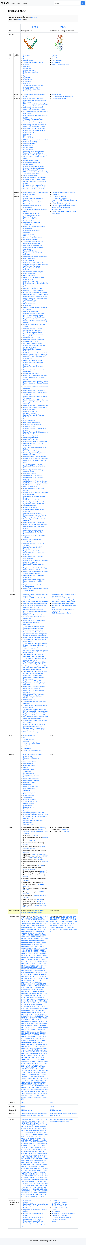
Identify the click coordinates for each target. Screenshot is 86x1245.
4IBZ (30, 1151)
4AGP (31, 1147)
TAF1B (23, 1067)
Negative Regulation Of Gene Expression (35, 294)
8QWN (41, 1193)
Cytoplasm (26, 66)
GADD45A (29, 971)
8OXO (23, 1193)
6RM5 (45, 1170)
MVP (31, 1008)
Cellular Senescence (29, 506)
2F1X (26, 1129)
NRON (23, 1018)
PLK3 (44, 1025)
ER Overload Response (30, 240)
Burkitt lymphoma (28, 796)
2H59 (41, 1131)
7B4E (23, 1183)
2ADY (46, 1125)
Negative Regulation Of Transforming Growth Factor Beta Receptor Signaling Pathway (35, 321)
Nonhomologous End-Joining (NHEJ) (63, 603)
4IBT (37, 1149)
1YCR (34, 1125)
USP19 (41, 1086)
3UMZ (72, 1119)
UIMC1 (37, 1086)
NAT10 (34, 1010)
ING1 (36, 986)
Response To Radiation (59, 1219)
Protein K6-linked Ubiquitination (61, 204)
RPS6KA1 (36, 1046)
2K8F (26, 1134)
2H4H (34, 1131)
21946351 (32, 831)
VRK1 (29, 1090)
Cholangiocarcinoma (29, 811)
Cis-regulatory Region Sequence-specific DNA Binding (35, 112)
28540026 (65, 829)
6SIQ (46, 1176)
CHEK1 (42, 944)
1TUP (42, 1123)
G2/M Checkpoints (29, 698)
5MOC (27, 1163)
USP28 (28, 1088)
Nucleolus (26, 64)
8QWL (32, 1193)
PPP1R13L (41, 1029)
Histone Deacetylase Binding (32, 162)
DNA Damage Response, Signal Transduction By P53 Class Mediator (34, 316)
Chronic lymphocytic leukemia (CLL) (34, 813)
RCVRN (34, 912)
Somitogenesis (27, 200)
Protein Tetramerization (30, 434)
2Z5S (27, 1140)
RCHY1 (32, 1042)
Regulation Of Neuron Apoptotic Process (35, 381)
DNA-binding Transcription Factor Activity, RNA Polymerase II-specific (34, 109)
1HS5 (45, 1119)
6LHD (35, 1168)
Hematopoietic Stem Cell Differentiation (35, 441)
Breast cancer (27, 756)
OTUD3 (44, 1018)
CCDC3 (43, 935)
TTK (22, 1080)
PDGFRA (30, 1022)
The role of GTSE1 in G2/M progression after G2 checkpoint (35, 706)
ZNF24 (29, 1097)
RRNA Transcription (29, 275)
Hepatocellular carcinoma (31, 779)
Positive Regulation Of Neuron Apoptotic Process (35, 384)
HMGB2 (34, 980)
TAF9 (32, 1067)
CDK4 (31, 941)
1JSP (23, 1121)
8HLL (30, 1191)
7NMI (46, 1185)
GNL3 (23, 973)
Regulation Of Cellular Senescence (33, 579)
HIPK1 (36, 978)
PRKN (44, 1033)
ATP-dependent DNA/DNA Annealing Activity (34, 158)
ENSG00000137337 (56, 1110)
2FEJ (30, 1129)
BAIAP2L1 (33, 925)
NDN (32, 1012)
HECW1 (44, 976)
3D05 (34, 1140)
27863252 (26, 869)
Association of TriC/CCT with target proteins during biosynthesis (34, 621)
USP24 (23, 1088)
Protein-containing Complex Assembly (34, 456)
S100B (23, 1052)
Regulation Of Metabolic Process (33, 1217)
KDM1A (31, 990)
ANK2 (35, 918)
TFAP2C (41, 1069)
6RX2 (43, 1172)
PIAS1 (36, 1024)
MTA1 (39, 1007)
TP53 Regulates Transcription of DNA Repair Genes (34, 640)
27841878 (26, 848)
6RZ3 (23, 1174)
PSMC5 (23, 1037)
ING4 (40, 986)
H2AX (57, 922)
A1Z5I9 (52, 1116)
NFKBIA (23, 1014)
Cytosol (25, 76)
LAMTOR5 (39, 993)
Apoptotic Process (29, 234)
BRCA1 (43, 929)
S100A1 (23, 1050)
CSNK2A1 (37, 952)
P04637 (35, 1116)
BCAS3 (28, 927)
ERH (37, 967)
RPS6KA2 (43, 1046)
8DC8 (42, 1189)
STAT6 (46, 1061)
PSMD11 (29, 1037)
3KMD (45, 1142)
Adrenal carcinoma (29, 792)
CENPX (28, 944)
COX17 (23, 950)
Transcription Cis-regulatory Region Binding (33, 95)
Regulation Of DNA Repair (60, 1215)
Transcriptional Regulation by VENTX (34, 709)
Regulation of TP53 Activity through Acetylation (34, 684)
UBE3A (35, 1084)
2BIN (37, 1127)
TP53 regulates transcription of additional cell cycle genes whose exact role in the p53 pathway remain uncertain (35, 667)
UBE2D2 (43, 1080)
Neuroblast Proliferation (30, 251)
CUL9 (31, 954)
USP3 (32, 1088)
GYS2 (39, 975)
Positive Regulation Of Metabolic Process (33, 1214)
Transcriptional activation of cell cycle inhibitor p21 (34, 702)
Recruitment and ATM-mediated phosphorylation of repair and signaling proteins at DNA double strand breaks (35, 634)
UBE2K (28, 1082)
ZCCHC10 (29, 1095)
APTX (23, 922)
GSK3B (45, 973)
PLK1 (40, 1025)
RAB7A (42, 1039)
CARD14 (36, 910)
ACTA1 (46, 916)
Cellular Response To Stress (32, 338)
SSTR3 (28, 1061)
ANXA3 (29, 920)
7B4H (34, 1183)
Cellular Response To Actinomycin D (34, 500)
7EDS (35, 1185)
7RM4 (23, 1187)
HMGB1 (29, 980)
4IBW (23, 1151)
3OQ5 (30, 1144)
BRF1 (28, 931)
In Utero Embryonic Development (33, 198)
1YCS (38, 1125)
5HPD (39, 1159)
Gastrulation (27, 249)
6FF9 (26, 1166)
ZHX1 (34, 1095)
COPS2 (37, 946)
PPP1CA (29, 1029)
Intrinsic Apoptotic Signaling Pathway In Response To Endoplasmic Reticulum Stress (35, 460)
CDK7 (43, 941)
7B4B (37, 1181)
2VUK (43, 1136)
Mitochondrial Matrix (29, 70)
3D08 (44, 1140)
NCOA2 (23, 1012)
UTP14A (24, 1090)
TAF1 (37, 1065)
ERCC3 (28, 967)
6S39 (26, 1174)
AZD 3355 (26, 741)
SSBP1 (23, 1061)
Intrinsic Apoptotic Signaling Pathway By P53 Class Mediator (35, 493)
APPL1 (44, 920)
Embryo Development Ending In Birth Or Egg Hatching (35, 284)
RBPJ (28, 1042)
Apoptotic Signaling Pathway (32, 513)
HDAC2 (28, 976)
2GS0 (42, 1129)
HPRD (20, 19)
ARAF (27, 922)
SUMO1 (23, 1065)
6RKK (26, 1170)
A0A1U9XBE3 (63, 1114)
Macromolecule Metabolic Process (33, 1221)
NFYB (33, 1014)
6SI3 (29, 1176)
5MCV (31, 1161)
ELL (22, 965)
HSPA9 (36, 984)
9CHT (42, 1197)
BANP (42, 925)
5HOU (31, 1159)
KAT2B (39, 988)
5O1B (35, 1163)
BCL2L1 (37, 927)
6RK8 (46, 1168)
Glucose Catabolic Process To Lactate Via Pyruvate (35, 308)
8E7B (23, 1191)
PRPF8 (34, 1035)
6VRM (27, 1180)
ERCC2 (23, 967)
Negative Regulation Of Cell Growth (34, 313)
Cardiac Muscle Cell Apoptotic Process (35, 296)
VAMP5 (70, 929)
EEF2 (34, 961)
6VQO (41, 1178)
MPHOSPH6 (25, 1007)
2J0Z (44, 1131)
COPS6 (33, 948)
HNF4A (39, 980)
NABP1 (45, 1008)
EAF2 (30, 961)
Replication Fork (28, 61)
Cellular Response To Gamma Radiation (35, 483)
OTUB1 (40, 1018)
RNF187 (39, 1044)
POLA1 (30, 1027)
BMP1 (39, 929)
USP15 (57, 929)
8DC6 (34, 1189)
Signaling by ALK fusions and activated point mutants (35, 721)
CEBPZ (23, 944)
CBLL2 (32, 935)
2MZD (28, 1136)
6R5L (39, 1168)
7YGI (38, 1187)
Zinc (24, 737)
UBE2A (38, 1080)
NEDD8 (37, 1012)
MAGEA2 (35, 995)
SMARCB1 (24, 1057)
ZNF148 (23, 1097)
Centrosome (27, 74)
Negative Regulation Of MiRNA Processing (32, 548)
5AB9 (34, 1155)
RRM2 (30, 1048)
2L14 (29, 1134)
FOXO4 (42, 969)
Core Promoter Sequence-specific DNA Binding (35, 116)
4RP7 (42, 1153)
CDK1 (23, 941)
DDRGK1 (39, 956)
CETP (33, 944)
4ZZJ (26, 1155)
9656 (51, 1103)
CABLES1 (24, 933)
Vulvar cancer (27, 771)
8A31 (41, 1187)
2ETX (60, 1119)
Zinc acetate (27, 747)
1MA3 (31, 1121)
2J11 (26, 1132)
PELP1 (23, 1024)
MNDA (40, 1005)
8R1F (27, 1195)
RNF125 (23, 1044)
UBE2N (43, 1082)
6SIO (39, 1176)
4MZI (26, 1153)
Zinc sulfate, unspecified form (32, 750)
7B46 (46, 1180)
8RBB (39, 1195)
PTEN (44, 1037)
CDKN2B (32, 942)
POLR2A (29, 912)
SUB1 (40, 1063)
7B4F (26, 1183)
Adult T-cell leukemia (29, 762)
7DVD (27, 1185)
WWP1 (31, 1091)
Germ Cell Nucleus (29, 91)
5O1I (38, 1164)
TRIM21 (36, 1076)
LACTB (28, 993)
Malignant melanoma (29, 794)
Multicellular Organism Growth (32, 343)
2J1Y (37, 1132)
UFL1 (23, 1086)
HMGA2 (23, 980)
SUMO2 (52, 927)
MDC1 (63, 26)
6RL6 (41, 1170)
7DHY (46, 1183)
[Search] (83, 3)
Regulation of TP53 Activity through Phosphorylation (34, 678)
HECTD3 (38, 976)
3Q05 (42, 1144)
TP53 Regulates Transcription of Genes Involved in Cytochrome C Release (35, 644)
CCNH (38, 937)
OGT (35, 1018)
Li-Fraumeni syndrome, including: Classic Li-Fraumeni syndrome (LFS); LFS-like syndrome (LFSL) (35, 816)
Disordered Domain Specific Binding (34, 179)
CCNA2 (28, 937)
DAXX (45, 954)
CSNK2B (43, 952)
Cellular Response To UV (30, 341)
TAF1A (42, 1065)
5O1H (34, 1164)
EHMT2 (33, 963)
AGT (22, 918)
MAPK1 (23, 999)
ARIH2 (42, 922)
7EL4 (42, 1185)
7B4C (41, 1181)
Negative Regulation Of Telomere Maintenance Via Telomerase (33, 329)
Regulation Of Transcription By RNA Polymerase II (34, 227)
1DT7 (33, 1119)
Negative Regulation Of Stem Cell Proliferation (33, 576)
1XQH (23, 1125)
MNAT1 (35, 1005)
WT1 (22, 1091)
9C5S (38, 1197)
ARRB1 (23, 924)
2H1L (45, 1129)
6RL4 (38, 1170)
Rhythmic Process (29, 419)
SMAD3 (34, 1056)
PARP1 (40, 1020)
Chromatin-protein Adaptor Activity (62, 96)
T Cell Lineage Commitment (31, 215)
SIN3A (32, 1054)
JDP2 (27, 988)
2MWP (46, 1134)
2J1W (30, 1132)
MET (45, 1003)
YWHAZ (33, 1093)
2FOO (38, 1129)
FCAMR (29, 969)
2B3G (30, 1127)
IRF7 (47, 986)
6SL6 (23, 1178)
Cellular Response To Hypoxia (32, 475)
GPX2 (35, 973)
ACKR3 (41, 916)
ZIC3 (37, 1095)
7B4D (45, 1181)
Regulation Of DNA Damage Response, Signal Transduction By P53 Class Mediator (35, 377)
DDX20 (45, 956)
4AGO (27, 1147)
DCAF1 (29, 956)
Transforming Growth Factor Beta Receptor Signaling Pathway (33, 242)
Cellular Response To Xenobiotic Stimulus (33, 478)
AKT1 (31, 918)
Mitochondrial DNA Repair (31, 373)
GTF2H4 (34, 975)
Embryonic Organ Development (32, 424)
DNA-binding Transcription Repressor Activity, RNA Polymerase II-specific (34, 126)
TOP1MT (28, 1073)
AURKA (43, 924)
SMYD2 (42, 1057)
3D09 (23, 1142)
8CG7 (26, 1189)
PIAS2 (40, 1024)
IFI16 (28, 986)
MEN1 (42, 1003)
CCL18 (23, 937)
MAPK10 (29, 999)
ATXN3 (38, 924)
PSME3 (40, 1037)
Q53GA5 (40, 1116)
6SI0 (45, 1174)
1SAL (35, 1123)
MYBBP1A (36, 1008)
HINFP (32, 978)
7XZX (30, 1187)
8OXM (46, 1191)
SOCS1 (29, 1059)
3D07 (41, 1140)
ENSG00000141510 (27, 1110)
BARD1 (23, 927)
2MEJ (37, 1134)
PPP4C (36, 1031)
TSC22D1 (40, 1078)
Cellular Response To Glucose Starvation (35, 353)
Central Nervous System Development (35, 257)
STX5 (36, 1063)
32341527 (26, 845)
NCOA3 (28, 1012)
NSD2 (27, 1018)
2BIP (44, 1127)
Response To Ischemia (30, 217)
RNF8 (61, 925)
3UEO (68, 1119)
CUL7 (27, 954)
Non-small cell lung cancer (31, 758)
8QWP (23, 1195)
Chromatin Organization (59, 196)
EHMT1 (27, 963)
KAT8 (27, 990)
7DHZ (23, 1185)
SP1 (33, 1059)
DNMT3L (35, 959)
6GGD (23, 1168)
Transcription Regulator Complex (33, 62)
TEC (27, 1069)
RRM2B (34, 1048)
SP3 (36, 1059)
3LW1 (26, 1144)
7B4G (30, 1183)
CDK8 (23, 942)
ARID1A (32, 922)
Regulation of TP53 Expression (32, 675)
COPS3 (42, 946)
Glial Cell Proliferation (29, 304)
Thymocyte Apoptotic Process (32, 464)
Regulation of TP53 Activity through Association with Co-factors (34, 687)
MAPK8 (45, 999)
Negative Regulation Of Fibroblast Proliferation (33, 416)
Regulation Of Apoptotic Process (33, 360)
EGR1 (23, 963)
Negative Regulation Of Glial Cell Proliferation (33, 444)
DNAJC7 (24, 959)
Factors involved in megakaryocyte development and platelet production (34, 729)
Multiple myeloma (28, 773)
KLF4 (29, 991)
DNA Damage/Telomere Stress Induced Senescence (35, 612)
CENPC (68, 918)
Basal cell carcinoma (29, 799)
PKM (26, 1025)
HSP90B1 (24, 984)
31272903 (66, 831)
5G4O (27, 1159)
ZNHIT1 (23, 1099)
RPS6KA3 (24, 1048)
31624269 (26, 886)
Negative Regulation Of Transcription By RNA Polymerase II (35, 193)
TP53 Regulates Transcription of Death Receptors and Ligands (35, 659)
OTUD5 (23, 1020)
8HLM (34, 1191)
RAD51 (23, 1041)
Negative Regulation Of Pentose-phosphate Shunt (33, 557)
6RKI (22, 1170)
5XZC (23, 1166)
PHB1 (32, 1024)
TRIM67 (34, 1078)
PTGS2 (23, 1039)
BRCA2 (23, 931)
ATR (34, 924)
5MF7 (40, 1161)
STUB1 (32, 1063)
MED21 (37, 1003)
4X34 (45, 1153)
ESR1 (41, 967)
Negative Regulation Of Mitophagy (33, 522)
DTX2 (69, 920)
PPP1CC (35, 1029)
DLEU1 (41, 958)
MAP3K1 (41, 997)
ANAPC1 (66, 916)
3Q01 (38, 1144)
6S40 (34, 1174)
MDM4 (23, 1003)
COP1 (32, 946)
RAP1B (38, 1041)
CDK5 (35, 941)
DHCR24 (32, 958)
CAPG (36, 933)
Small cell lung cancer (30, 801)
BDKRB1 (53, 918)
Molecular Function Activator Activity (34, 185)
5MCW (36, 1161)
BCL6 (28, 929)
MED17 (32, 1003)
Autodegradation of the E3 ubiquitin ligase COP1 (34, 618)
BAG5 (23, 925)
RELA (37, 1042)
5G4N (23, 1159)
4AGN (23, 1147)
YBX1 (23, 1093)
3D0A (26, 1142)
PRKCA (29, 1033)
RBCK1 (23, 1042)
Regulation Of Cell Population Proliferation (32, 350)
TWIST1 (26, 1080)
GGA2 (39, 971)
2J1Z (40, 1132)
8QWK (27, 1193)
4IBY (26, 1151)
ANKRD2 (40, 918)
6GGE (27, 1168)
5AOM (31, 1157)
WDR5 (38, 1090)
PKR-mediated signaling (30, 732)
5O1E (23, 1164)
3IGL (41, 1142)
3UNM (56, 1121)
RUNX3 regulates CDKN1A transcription (35, 711)
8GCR (27, 1191)
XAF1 (36, 1091)
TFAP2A (35, 1069)
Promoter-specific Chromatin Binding (34, 189)
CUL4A (23, 954)
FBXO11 (24, 969)
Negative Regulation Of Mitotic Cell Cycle (35, 406)
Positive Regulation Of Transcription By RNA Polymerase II (35, 408)
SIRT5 (45, 1054)
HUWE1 (23, 986)
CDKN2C (38, 942)
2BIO (41, 1127)
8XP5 (31, 1197)
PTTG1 (32, 1039)
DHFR (37, 958)
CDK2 (27, 941)
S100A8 (44, 1050)
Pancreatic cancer (28, 769)
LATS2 (45, 993)
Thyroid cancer (27, 798)
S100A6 (39, 1050)
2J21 (22, 1134)
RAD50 (52, 925)
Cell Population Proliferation (31, 266)
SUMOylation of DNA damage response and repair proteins (64, 595)
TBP (40, 1067)
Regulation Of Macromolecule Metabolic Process (35, 1211)
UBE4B (40, 1084)
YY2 (40, 1093)
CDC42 (46, 939)
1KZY (27, 1121)
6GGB (38, 1166)
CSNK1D (30, 952)
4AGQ (36, 1147)
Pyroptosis (26, 624)
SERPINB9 (39, 1052)
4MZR (30, 1153)
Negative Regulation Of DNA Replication (35, 264)
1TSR (38, 1123)
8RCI (46, 1195)
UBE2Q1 (24, 1084)
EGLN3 (44, 961)
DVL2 (43, 959)
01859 (23, 1106)
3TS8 (30, 1146)
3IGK (38, 1142)
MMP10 (23, 912)
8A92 (23, 1189)
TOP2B (38, 1073)
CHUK (28, 946)
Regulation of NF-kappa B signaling (34, 724)
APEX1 (39, 920)
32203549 (41, 865)
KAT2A (35, 988)
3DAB (30, 1142)
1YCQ (31, 1125)
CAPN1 (41, 933)
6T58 (30, 1178)
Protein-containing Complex (31, 87)
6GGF (31, 1168)
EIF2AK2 (38, 963)
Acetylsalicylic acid (29, 735)
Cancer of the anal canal (30, 786)
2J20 (44, 1132)
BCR (31, 929)
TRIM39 (41, 1076)
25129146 (26, 852)
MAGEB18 (42, 995)
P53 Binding (27, 134)
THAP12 (33, 1071)
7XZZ (34, 1187)
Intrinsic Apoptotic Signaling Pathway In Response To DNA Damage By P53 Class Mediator (35, 356)
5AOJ (45, 1155)
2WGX (23, 1138)
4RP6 (38, 1153)
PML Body (26, 83)
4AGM (43, 1146)
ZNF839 (44, 1097)
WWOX (27, 1091)
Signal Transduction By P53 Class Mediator (33, 489)
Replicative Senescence (30, 507)
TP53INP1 (37, 1074)
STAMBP (34, 1061)
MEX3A (23, 1005)
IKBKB (32, 986)
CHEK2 (23, 946)
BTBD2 (32, 931)
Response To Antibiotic (30, 411)
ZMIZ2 (42, 1095)
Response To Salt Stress (30, 281)
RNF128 (29, 1044)
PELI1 (40, 1022)
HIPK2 (41, 978)
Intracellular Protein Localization (33, 262)
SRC (39, 1059)
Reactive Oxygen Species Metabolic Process (34, 497)
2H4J (37, 1131)
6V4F (33, 1178)
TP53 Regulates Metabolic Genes (33, 626)
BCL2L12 (43, 927)
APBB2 (34, 920)
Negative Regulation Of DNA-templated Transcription (35, 393)
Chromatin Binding (28, 138)
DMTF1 (46, 958)
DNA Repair (55, 194)
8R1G (31, 1195)
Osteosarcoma (27, 822)
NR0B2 (37, 1016)
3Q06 (45, 1144)
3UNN (60, 1121)
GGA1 (35, 971)
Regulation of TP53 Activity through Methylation (34, 691)
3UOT (64, 1121)
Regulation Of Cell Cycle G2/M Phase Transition (34, 537)
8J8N (42, 1191)
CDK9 (27, 942)
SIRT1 (41, 1054)
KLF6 (33, 991)
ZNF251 (52, 931)
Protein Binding (28, 145)
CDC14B (35, 939)
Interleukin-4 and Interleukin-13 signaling (35, 637)
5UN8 (45, 1164)
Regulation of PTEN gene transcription (35, 713)
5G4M (43, 1157)
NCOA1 (41, 1010)
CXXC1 (36, 954)
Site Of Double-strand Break (31, 89)
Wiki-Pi (5, 3)
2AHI (22, 1127)
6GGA (34, 1166)
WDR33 (33, 1090)
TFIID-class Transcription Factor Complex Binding (33, 120)
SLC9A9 (23, 1056)
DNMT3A (30, 959)
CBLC (28, 935)
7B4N (38, 1183)
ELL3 (25, 965)
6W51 (35, 1180)
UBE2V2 (29, 1084)
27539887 (39, 831)
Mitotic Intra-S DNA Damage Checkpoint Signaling (64, 201)
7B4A (33, 1181)
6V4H (37, 1178)
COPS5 (28, 948)
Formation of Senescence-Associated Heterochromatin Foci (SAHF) (34, 606)
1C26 (30, 1119)
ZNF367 (39, 912)
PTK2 (28, 1039)
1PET (46, 1121)
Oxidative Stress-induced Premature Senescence (34, 510)
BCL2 (33, 927)
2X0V (31, 1138)
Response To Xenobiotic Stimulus (33, 277)
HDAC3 (33, 976)
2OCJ (31, 1136)
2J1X (33, 1132)
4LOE (44, 1151)
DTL (40, 959)
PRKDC (39, 1033)
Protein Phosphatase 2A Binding (33, 170)
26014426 (39, 901)
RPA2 (31, 1046)
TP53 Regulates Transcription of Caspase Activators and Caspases (33, 655)
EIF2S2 (44, 963)
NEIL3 (41, 1012)
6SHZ (41, 1174)
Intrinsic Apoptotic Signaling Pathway (34, 515)
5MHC (23, 1163)
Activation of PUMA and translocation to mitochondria (35, 599)
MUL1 (27, 1008)
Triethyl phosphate (28, 739)
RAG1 (28, 1041)
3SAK (23, 1146)
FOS (38, 969)
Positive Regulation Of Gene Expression (35, 292)
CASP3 (63, 918)
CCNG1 (33, 937)
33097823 (42, 828)
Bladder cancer (27, 805)
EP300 (30, 965)
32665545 (45, 837)
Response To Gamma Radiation (33, 290)
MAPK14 (35, 999)
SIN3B (36, 1054)
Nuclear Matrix (27, 79)
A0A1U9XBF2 (72, 1114)
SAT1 (27, 1052)
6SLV (26, 1178)
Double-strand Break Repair (31, 221)
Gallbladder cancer (29, 803)
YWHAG (28, 1093)
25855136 (26, 831)
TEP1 (31, 1069)
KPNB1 (23, 993)
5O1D (43, 1163)
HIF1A (27, 978)
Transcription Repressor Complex (33, 85)
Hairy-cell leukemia (29, 788)
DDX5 (23, 958)
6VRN (31, 1180)
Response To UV (28, 279)
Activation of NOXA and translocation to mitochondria (35, 595)
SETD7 (45, 1052)
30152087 (45, 856)
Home (13, 3)
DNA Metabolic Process (59, 1204)
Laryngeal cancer (28, 807)
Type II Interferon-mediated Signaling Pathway (34, 448)
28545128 (42, 903)
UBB (34, 1080)
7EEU (39, 1185)
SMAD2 (29, 1056)
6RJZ (42, 1168)
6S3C (30, 1174)
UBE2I (23, 1082)
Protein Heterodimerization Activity (33, 166)
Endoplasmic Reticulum (30, 72)
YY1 (37, 1093)
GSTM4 (23, 975)
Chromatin (26, 55)
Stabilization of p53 (29, 700)
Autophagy (26, 232)
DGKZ (27, 958)
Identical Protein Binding (30, 160)
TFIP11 (28, 1071)
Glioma (25, 767)
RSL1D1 (39, 1048)
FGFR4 (34, 969)
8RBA (35, 1195)
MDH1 (40, 1001)
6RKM (31, 1170)
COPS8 (44, 948)
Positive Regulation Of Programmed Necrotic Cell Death (34, 454)
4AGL (38, 1146)
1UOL (46, 1123)
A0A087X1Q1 (43, 1114)
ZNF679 (38, 1097)
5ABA (38, 1155)
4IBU (40, 1149)
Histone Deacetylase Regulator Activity (35, 155)
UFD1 (44, 1084)
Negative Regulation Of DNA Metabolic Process (35, 429)
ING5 (43, 986)
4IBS (34, 1149)
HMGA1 (45, 978)
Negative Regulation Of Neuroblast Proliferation (33, 254)
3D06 (37, 1140)
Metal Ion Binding (28, 164)
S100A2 (29, 1050)
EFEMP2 (39, 961)
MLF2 (31, 1005)
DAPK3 (40, 954)
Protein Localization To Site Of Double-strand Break (64, 212)
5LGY (46, 1159)
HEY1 (23, 978)
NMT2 (45, 1014)
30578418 (32, 848)
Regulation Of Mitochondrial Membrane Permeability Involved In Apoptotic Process (35, 526)
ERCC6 (33, 967)
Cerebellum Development (30, 311)
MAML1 (23, 997)
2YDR (23, 1140)
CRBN (31, 950)
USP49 (42, 1088)
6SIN (35, 1176)
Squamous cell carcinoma (31, 781)
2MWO (41, 1134)
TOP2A (33, 1073)
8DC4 (30, 1189)
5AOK (23, 1157)
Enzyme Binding (28, 149)
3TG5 (27, 1146)
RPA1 (27, 1046)
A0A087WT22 (25, 1114)
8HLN (38, 1191)
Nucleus (25, 57)
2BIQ (23, 1129)
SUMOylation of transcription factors (34, 615)
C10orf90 (41, 931)
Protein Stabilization (29, 426)
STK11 (23, 1063)
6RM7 (23, 1172)
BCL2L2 (23, 929)
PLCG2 (36, 1025)
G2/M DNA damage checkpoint (32, 696)
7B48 (26, 1181)
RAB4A (37, 1039)
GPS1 (27, 973)
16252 (52, 1106)
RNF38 (45, 1044)
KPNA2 (42, 991)
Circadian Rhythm (28, 260)
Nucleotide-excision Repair (31, 219)
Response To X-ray (29, 287)
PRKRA (23, 1035)
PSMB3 (44, 1035)
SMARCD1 (31, 1057)
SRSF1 (43, 1059)
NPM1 (28, 1016)
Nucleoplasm (27, 59)
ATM (31, 924)
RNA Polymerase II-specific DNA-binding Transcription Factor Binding (35, 173)
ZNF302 (33, 1097)
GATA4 (52, 922)
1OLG (34, 1121)
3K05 (63, 1119)
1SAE (23, 1123)
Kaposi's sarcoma (28, 809)
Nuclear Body (27, 81)
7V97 (27, 1187)
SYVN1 (29, 1065)
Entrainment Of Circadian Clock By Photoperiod (34, 371)
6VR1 (45, 1178)
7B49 (30, 1181)
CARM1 (23, 935)
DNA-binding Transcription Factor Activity (35, 140)
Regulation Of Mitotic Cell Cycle (33, 247)
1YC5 (27, 1125)
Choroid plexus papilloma (30, 775)
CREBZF (42, 950)
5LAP (42, 1159)
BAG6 (27, 925)
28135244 (42, 846)
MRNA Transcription (29, 274)
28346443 (35, 854)
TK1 (47, 1071)
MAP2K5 (35, 997)
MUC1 (23, 1008)
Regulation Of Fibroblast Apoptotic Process (33, 565)
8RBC (43, 1195)
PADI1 (28, 1020)
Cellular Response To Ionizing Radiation (35, 481)
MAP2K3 (29, 997)
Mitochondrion (27, 68)
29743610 (42, 854)
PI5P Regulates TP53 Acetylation (33, 694)
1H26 (41, 1119)
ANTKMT (24, 920)
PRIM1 (41, 1031)
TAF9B (36, 1067)
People (25, 3)
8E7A (45, 1189)
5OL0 (42, 1164)
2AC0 (42, 1125)
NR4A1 (46, 1016)
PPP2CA (24, 1031)
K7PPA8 (29, 1116)
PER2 (28, 1024)
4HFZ (23, 1149)
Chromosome (56, 59)
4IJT (33, 1151)
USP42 (37, 1088)
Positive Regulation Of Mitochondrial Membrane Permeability (34, 346)
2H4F (30, 1131)
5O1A (31, 1163)
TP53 (35, 26)
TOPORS (43, 1073)
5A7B (30, 1155)
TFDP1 (23, 1071)
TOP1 (23, 1073)
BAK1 (38, 925)
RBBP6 (43, 1041)
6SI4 (32, 1176)
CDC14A (29, 939)
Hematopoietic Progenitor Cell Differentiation (32, 207)
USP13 (52, 929)
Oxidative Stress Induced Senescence (35, 603)
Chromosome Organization (31, 436)
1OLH (38, 1121)
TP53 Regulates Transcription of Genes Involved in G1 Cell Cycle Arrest (35, 672)
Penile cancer (27, 784)
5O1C (39, 1163)
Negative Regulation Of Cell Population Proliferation (35, 269)
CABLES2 (31, 933)
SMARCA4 (40, 1056)
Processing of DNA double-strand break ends (64, 606)
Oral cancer (26, 790)
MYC (41, 1008)
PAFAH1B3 (34, 1020)
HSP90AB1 (39, 982)
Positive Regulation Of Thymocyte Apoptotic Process (33, 471)
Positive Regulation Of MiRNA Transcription (32, 540)
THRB (43, 1071)
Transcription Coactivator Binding (33, 123)
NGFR (37, 1014)
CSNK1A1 (24, 952)
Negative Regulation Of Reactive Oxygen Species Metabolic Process (35, 569)
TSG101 (45, 1078)
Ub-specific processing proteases (33, 628)
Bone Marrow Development (31, 423)
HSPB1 (40, 984)
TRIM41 (23, 1078)
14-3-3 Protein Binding (30, 176)
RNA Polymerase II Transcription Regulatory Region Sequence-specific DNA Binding (34, 100)
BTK (36, 931)
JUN (30, 988)
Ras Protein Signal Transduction (33, 245)
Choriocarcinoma (28, 764)
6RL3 (34, 1170)
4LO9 (40, 1151)
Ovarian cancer (28, 777)
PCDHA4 (24, 1022)
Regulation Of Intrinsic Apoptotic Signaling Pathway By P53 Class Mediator (33, 532)
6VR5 (23, 1180)
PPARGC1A (40, 1027)
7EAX (31, 1185)
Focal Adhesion (57, 61)
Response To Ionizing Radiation (32, 289)
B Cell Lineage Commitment (31, 213)
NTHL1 (32, 1018)
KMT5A (37, 991)
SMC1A (66, 925)
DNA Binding (27, 136)
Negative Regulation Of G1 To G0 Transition (33, 544)
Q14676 (57, 1116)
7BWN (42, 1183)
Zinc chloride (27, 749)
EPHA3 (39, 965)
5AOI (41, 1155)
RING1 (41, 1042)
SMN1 (37, 1057)
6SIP (42, 1176)
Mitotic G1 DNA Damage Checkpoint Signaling (34, 325)
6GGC (42, 1166)
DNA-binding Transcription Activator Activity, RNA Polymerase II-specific (34, 129)
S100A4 (34, 1050)
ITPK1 (23, 988)
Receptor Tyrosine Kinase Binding (33, 151)
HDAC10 (61, 922)
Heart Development (29, 258)
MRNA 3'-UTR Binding (30, 142)
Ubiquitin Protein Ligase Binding (33, 153)
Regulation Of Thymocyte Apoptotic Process (34, 467)
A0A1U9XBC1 (54, 1114)
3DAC (34, 1142)
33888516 (41, 860)
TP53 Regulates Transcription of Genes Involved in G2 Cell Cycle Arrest (35, 663)
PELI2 (45, 1022)
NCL (37, 1010)
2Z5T (30, 1140)
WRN (46, 1090)
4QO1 (34, 1153)
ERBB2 (44, 965)
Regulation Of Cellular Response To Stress (63, 1209)
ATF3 (28, 924)
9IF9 (67, 1121)
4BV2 (43, 1147)
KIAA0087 (24, 991)
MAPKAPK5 (30, 1001)
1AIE (26, 1119)
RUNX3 (45, 1048)
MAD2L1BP (28, 995)
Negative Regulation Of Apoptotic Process (33, 367)
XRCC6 (44, 1091)
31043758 (35, 835)
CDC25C (40, 939)
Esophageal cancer (29, 765)
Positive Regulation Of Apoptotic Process (33, 363)
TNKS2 (57, 927)
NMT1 (41, 1014)
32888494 (32, 869)
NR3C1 (41, 1016)
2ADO (52, 1119)
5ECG (39, 1157)
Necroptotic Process (29, 473)
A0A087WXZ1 (34, 1114)
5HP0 (35, 1159)
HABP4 (43, 975)
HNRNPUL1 (25, 982)
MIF (28, 1005)
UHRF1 (27, 1086)
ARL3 (46, 922)
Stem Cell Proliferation (30, 487)
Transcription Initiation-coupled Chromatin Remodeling (35, 388)
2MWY (23, 1136)
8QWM (36, 1193)
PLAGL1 (30, 1025)
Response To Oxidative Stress (32, 238)
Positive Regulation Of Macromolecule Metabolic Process (35, 1207)
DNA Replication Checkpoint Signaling (63, 192)
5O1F (27, 1164)
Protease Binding (28, 132)
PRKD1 (34, 1033)
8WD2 (27, 1197)
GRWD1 (40, 973)
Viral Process (27, 306)
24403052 (40, 829)
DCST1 (34, 956)
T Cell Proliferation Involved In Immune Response (35, 210)
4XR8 (23, 1155)
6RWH (27, 1172)
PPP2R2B (30, 1031)
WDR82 (42, 1090)
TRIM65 (29, 1078)
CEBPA (43, 942)
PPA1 (34, 1027)
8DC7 (38, 1189)
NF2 (45, 1012)
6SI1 (22, 1176)
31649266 (37, 905)
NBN (75, 922)
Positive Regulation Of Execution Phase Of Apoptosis (35, 520)
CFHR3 (41, 910)
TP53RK (43, 1074)
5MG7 (44, 1161)
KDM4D (41, 990)
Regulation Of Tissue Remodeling (33, 340)
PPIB (46, 1027)
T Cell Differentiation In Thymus (32, 332)
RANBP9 (33, 1041)
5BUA (35, 1157)
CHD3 (37, 944)
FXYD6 (23, 971)
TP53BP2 (31, 1074)
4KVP (37, 1151)
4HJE (27, 1149)
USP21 (46, 1086)
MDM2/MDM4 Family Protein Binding (34, 177)
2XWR (39, 1138)
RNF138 (34, 1044)
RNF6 (23, 1046)
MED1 (28, 1003)
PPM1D (23, 1029)
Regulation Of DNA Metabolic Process (63, 1213)
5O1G (31, 1164)
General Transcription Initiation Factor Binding (34, 182)
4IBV (44, 1149)
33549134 (26, 833)
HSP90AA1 (32, 982)
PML (22, 1027)
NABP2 (23, 1010)
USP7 (46, 1088)
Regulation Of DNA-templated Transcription (32, 223)
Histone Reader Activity (59, 98)
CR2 (27, 950)
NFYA (28, 1014)
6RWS (35, 1172)
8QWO (45, 1193)
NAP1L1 (28, 1010)
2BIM (34, 1127)
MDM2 (45, 1001)
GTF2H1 (29, 975)
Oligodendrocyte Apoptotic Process (34, 517)
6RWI (31, 1172)
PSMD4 (34, 1037)
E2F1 (23, 961)
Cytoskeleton (27, 78)
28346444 (32, 841)
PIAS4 (45, 1024)
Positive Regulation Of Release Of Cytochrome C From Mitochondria (33, 503)
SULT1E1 (45, 1063)
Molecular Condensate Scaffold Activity (35, 187)
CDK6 (39, 941)
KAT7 (23, 990)
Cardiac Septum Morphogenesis (33, 451)
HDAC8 (66, 922)
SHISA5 (27, 1054)
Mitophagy (26, 196)
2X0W (35, 1138)
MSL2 (31, 1007)
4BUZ (39, 1147)
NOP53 (23, 1016)
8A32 (45, 1187)
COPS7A (39, 948)
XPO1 (40, 1091)
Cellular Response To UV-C (31, 485)
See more (24, 1227)
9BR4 (35, 1197)
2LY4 (33, 1134)
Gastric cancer (27, 760)
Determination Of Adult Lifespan (33, 272)
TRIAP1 (31, 1076)
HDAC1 (23, 976)
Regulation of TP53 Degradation (33, 681)
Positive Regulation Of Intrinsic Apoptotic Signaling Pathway (35, 589)
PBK (44, 1020)
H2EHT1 (24, 1116)
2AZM (56, 1119)
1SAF (27, 1123)
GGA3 (43, 971)
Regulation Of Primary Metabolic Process (35, 1204)
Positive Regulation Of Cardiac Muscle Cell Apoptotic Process (35, 299)
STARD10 (40, 1061)
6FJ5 (30, 1166)
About (19, 3)
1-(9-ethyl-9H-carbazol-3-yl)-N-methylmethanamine (32, 744)
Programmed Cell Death (30, 302)
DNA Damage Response (30, 236)
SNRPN (23, 1059)
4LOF (23, 1153)
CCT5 (42, 937)
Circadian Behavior (29, 421)
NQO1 (32, 1016)
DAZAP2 (24, 956)
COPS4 (23, 948)
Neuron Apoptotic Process (31, 438)
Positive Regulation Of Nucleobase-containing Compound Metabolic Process (35, 1224)
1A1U (23, 1119)
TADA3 (33, 1065)
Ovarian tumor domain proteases (33, 630)
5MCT (23, 1161)
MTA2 (43, 1007)
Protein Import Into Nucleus (31, 230)
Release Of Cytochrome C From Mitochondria (33, 203)
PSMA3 (38, 1035)
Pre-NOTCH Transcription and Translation (35, 602)
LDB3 (23, 995)
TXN (31, 1080)
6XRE (39, 1180)
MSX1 (35, 1007)
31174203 (45, 831)
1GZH (37, 1119)
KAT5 (43, 988)
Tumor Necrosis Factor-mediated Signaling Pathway (33, 335)
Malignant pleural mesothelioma (32, 820)
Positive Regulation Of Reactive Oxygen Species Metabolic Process (35, 572)
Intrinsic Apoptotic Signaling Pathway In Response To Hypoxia (35, 561)
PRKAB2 (24, 1033)
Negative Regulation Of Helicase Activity (35, 432)
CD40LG (23, 939)
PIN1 (22, 1025)
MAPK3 (40, 999)
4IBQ (30, 1149)
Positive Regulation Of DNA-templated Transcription (35, 397)
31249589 (43, 905)
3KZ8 (23, 1144)
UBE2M (38, 1082)
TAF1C (28, 1067)
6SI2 (26, 1176)
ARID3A (37, 922)
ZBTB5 (23, 1095)
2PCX (35, 1136)
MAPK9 (23, 1001)
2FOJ (34, 1129)
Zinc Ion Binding (28, 147)
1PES (42, 1121)
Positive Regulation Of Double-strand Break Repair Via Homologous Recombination (63, 207)
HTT (44, 984)
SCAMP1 (32, 1052)
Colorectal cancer (28, 824)
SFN (22, 1054)
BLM (35, 929)
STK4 (27, 1063)
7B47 (23, 1181)
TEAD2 (23, 1069)
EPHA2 (34, 965)
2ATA (26, 1127)
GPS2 (31, 973)
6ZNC (43, 1180)
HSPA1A (30, 984)
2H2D (23, 1131)
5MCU (27, 1161)
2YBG (43, 1138)
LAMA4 (33, 993)
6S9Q (37, 1174)
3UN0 (52, 1121)
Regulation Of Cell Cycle (30, 439)
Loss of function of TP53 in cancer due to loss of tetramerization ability (35, 718)
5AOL (27, 1157)
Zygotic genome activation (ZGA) (33, 726)
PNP (26, 1027)
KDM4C (36, 990)
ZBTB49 (44, 1093)
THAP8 (39, 1071)
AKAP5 (27, 918)
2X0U (27, 1138)
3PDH (34, 1144)
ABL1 (37, 916)
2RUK (39, 1136)
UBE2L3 (33, 1082)
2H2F (26, 1131)
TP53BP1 (24, 1074)
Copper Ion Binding (29, 143)
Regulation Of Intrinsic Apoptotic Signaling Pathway (33, 586)
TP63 (23, 1076)
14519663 (34, 17)
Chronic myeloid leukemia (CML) (33, 754)
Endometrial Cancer (29, 782)
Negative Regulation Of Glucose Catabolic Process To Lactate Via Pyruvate (33, 553)
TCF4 (43, 1067)
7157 (22, 1103)
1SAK (31, 1123)
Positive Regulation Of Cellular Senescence (32, 582)
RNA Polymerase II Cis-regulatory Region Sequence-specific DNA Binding (35, 105)
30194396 (26, 907)
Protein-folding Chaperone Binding (33, 168)
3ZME (34, 1146)
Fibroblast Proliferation (30, 413)
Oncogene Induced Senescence (33, 609)
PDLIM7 (35, 1022)
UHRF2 (32, 1086)
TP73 (26, 1076)
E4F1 (26, 961)
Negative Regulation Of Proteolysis (34, 390)
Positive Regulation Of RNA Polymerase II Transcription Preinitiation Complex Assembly (35, 402)
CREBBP (36, 950)
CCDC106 (38, 935)
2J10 (22, 1132)
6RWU (40, 1172)
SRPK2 (71, 925)
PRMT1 (29, 1035)
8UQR (23, 1197)
